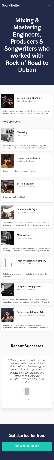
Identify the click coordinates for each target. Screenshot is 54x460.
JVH (27, 399)
